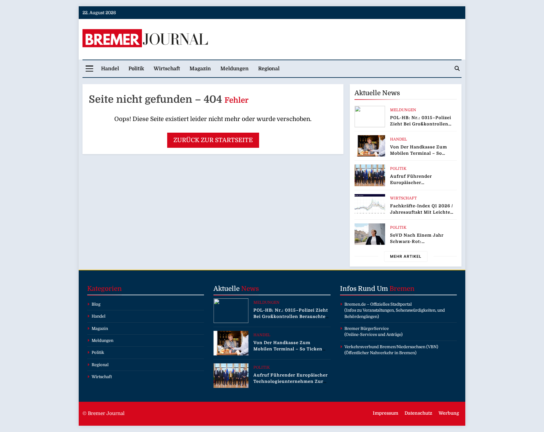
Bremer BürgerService (366, 328)
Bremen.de (355, 304)
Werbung (449, 413)
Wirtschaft (167, 69)
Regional (269, 69)
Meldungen (234, 69)
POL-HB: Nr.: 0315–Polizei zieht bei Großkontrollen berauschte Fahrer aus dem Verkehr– (290, 316)
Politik (136, 69)
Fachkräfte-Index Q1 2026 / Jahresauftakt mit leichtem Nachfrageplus (422, 212)
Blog (96, 304)
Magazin (200, 69)
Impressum (385, 413)
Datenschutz (418, 413)
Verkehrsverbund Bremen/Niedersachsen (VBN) (391, 346)
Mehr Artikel (406, 256)
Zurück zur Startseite (213, 140)
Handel (110, 69)
